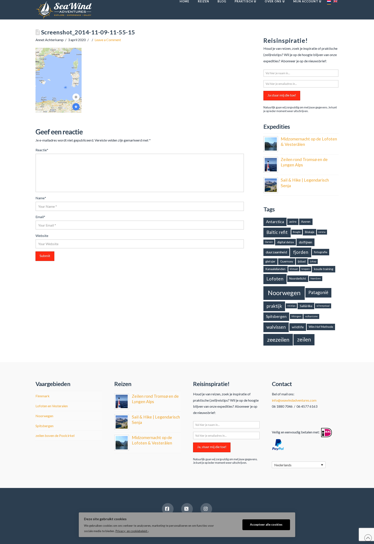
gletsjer (270, 261)
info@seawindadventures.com (294, 400)
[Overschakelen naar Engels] (335, 9)
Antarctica (275, 221)
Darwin (269, 241)
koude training (323, 269)
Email (40, 217)
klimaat (294, 268)
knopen (305, 268)
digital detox (285, 242)
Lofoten (274, 279)
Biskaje (309, 232)
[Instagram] (206, 509)
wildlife (298, 327)
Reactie (41, 150)
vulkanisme (311, 316)
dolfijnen (305, 242)
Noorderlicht (297, 278)
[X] (187, 509)
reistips (291, 305)
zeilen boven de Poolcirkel (54, 435)
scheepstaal (323, 305)
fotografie (320, 252)
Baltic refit (277, 232)
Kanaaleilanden (275, 269)
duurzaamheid (276, 252)
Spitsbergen (276, 316)
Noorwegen (284, 292)
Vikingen (296, 316)
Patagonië (318, 292)
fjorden (300, 252)
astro (293, 221)
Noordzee (315, 278)
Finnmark (42, 396)
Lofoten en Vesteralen (51, 406)
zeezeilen (278, 339)
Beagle (297, 231)
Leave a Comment (108, 40)
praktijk (274, 306)
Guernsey (286, 261)
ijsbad (302, 261)
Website (41, 235)
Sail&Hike (306, 306)
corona (322, 231)
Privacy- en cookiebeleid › (131, 531)
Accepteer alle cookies (266, 524)
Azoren (305, 221)
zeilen (304, 339)
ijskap (313, 261)
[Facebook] (168, 509)
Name (40, 198)
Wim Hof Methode (321, 326)
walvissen (276, 327)
